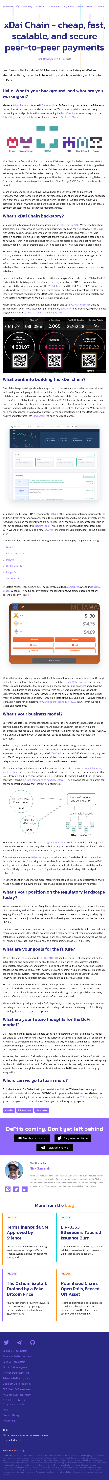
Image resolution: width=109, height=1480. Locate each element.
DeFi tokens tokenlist (14, 1400)
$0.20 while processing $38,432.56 (58, 701)
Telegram (98, 1097)
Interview (9, 1110)
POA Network (47, 105)
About (6, 1409)
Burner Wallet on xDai (75, 682)
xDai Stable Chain (68, 117)
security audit (43, 525)
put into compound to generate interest (44, 779)
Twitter (84, 1097)
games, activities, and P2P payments (44, 312)
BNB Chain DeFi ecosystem (17, 1389)
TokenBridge (9, 117)
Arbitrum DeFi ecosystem (16, 1378)
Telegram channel (58, 1147)
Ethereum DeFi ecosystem (17, 1356)
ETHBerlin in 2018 (69, 225)
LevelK (9, 547)
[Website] (8, 1189)
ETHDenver (66, 308)
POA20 (51, 286)
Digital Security (14, 566)
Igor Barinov (21, 105)
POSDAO (48, 529)
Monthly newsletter (34, 1138)
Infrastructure (24, 1110)
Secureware (12, 578)
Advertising (9, 1420)
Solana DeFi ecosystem (15, 1350)
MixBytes (11, 559)
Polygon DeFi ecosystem (16, 1372)
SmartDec (73, 586)
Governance (41, 1110)
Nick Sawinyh (45, 59)
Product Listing (11, 1415)
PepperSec (12, 572)
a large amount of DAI (54, 842)
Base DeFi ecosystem (14, 1361)
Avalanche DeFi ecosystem (17, 1394)
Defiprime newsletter (14, 1404)
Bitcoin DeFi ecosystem (15, 1367)
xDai (61, 1089)
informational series (13, 1093)
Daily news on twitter (76, 1138)
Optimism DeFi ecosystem (17, 1383)
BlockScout (67, 113)
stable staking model (42, 857)
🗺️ (23, 1450)
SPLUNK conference (79, 304)
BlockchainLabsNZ (16, 553)
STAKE (53, 753)
